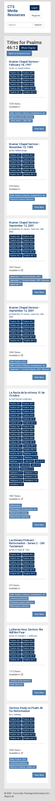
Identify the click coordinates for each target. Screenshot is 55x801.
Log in (34, 8)
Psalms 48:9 (15, 442)
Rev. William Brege (19, 151)
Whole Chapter (28, 48)
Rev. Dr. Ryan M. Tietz (20, 550)
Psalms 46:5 (15, 81)
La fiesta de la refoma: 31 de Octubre (27, 394)
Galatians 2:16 (27, 469)
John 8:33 (14, 465)
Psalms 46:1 (15, 73)
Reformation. (15, 505)
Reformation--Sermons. (19, 517)
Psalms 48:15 (16, 454)
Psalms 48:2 (28, 427)
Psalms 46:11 (16, 92)
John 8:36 (14, 469)
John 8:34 (25, 465)
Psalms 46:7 (15, 84)
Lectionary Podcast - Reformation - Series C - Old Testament (26, 543)
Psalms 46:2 (28, 73)
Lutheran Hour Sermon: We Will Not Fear (26, 631)
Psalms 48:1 (15, 427)
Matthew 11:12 (30, 454)
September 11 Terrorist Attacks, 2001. (25, 277)
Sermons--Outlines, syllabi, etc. (23, 767)
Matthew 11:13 (16, 457)
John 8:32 (39, 461)
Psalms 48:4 (28, 431)
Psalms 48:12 (30, 446)
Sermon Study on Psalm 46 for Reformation (26, 709)
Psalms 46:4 (28, 77)
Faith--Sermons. (16, 685)
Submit (38, 25)
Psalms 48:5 (15, 434)
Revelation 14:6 (31, 480)
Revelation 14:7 (16, 484)
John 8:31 (29, 461)
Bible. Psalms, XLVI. (18, 362)
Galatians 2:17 (16, 473)
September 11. (16, 284)
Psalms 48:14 (30, 450)
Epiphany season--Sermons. (21, 117)
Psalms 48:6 (28, 434)
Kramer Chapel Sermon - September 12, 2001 (24, 224)
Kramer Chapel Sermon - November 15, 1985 (24, 145)
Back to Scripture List (19, 53)
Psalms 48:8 (28, 438)
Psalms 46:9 (15, 88)
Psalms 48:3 (15, 431)
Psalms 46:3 (15, 77)
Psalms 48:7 (15, 438)
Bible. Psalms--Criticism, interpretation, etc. (28, 113)
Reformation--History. (19, 513)
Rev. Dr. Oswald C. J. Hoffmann (24, 636)
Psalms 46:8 (28, 84)
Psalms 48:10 (29, 442)
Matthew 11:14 (31, 457)
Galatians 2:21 (16, 480)
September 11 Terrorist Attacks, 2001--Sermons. (30, 280)
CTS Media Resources (16, 11)
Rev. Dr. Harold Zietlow (20, 68)
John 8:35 (35, 465)
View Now (39, 129)
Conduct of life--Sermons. (20, 681)
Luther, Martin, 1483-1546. (21, 121)
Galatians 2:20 (31, 477)
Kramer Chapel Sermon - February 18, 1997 (24, 63)
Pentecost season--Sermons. (22, 199)
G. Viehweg (16, 715)
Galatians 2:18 (31, 473)
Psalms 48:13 (16, 450)
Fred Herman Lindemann (21, 399)
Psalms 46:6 (28, 81)
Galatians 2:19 (16, 477)
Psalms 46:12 (30, 92)
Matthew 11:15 (16, 461)
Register (36, 15)
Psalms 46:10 (29, 88)
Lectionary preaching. (19, 598)
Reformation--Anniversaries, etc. (23, 509)
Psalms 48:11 (16, 446)
